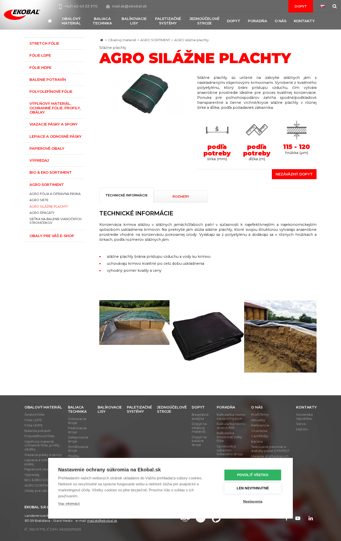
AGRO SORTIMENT (155, 40)
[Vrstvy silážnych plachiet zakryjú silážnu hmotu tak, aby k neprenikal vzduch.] (135, 322)
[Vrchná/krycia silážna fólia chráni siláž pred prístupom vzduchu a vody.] (208, 336)
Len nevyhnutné (253, 488)
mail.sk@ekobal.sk (129, 6)
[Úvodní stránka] (22, 14)
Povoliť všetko (253, 475)
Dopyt (301, 6)
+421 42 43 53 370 (81, 6)
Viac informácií (69, 504)
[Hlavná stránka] (101, 40)
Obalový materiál (122, 40)
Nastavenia (253, 501)
